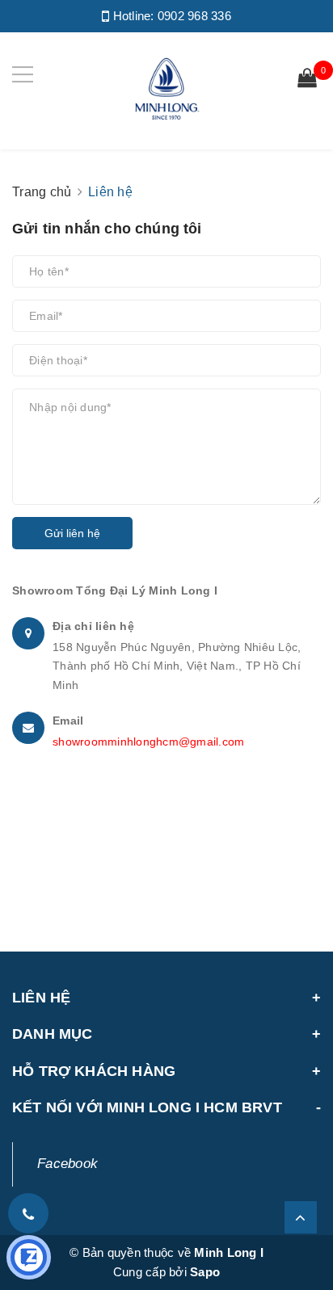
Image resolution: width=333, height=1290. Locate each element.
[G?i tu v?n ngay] (28, 1257)
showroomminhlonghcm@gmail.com (148, 741)
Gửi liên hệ (72, 533)
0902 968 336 (194, 16)
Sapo (205, 1272)
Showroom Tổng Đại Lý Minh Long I (114, 590)
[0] (307, 80)
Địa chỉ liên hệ (93, 626)
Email (68, 720)
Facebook (67, 1163)
